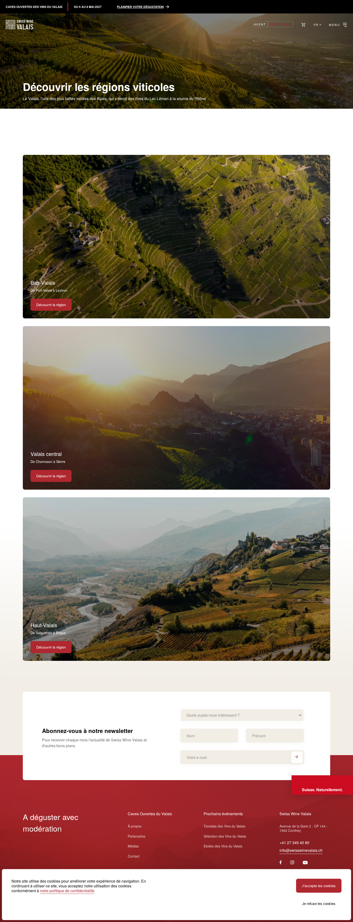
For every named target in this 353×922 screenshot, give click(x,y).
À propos (134, 826)
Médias (133, 846)
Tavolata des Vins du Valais (224, 826)
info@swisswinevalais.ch (301, 850)
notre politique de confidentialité (67, 890)
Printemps (281, 24)
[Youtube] (305, 862)
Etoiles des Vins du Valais (223, 846)
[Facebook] (281, 862)
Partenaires (136, 836)
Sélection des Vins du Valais (225, 836)
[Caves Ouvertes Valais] (19, 25)
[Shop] (303, 24)
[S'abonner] (297, 757)
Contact (134, 856)
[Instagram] (292, 862)
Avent (260, 24)
